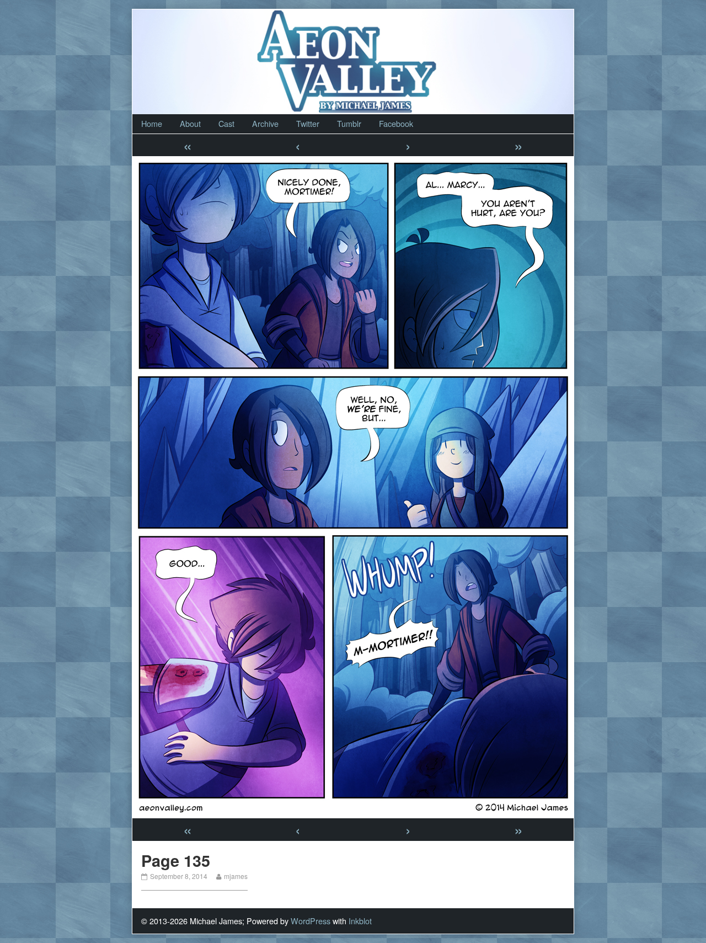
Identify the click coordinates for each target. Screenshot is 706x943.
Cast (226, 123)
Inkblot (360, 920)
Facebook (396, 123)
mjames (235, 876)
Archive (265, 123)
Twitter (307, 123)
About (190, 123)
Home (151, 123)
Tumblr (349, 123)
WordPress (310, 920)
